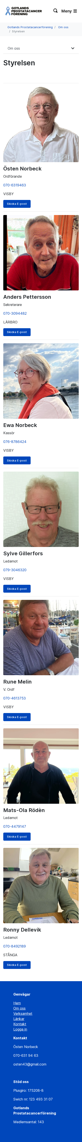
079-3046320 (14, 570)
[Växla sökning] (55, 11)
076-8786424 (14, 441)
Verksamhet (22, 1013)
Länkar (18, 1019)
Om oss (63, 27)
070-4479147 (14, 826)
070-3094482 (15, 313)
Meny (67, 11)
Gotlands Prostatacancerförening (30, 27)
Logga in (20, 1029)
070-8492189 (14, 946)
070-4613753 (14, 698)
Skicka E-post (17, 203)
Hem (17, 1003)
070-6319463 (14, 185)
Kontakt (19, 1024)
